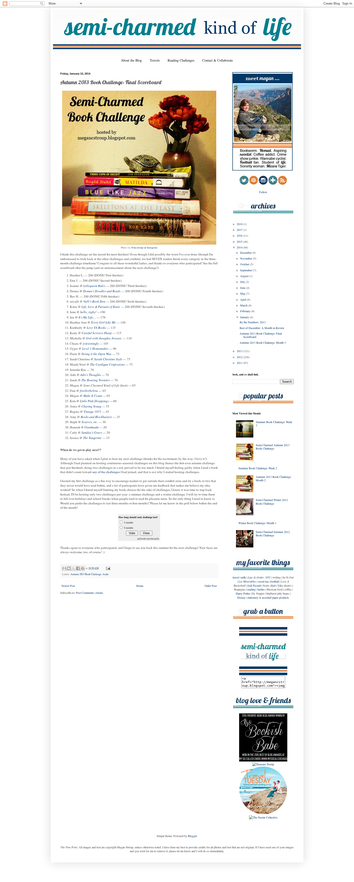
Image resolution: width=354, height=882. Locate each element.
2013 (240, 351)
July (243, 282)
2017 (240, 230)
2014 (240, 247)
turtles (261, 589)
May (243, 293)
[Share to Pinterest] (82, 568)
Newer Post (68, 586)
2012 (240, 357)
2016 (240, 235)
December (246, 252)
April (243, 299)
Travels (155, 60)
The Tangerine (92, 438)
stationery (252, 597)
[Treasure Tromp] (263, 764)
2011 (240, 363)
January (245, 317)
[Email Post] (107, 568)
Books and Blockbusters (96, 417)
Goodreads (92, 427)
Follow (263, 192)
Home (139, 586)
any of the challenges (106, 472)
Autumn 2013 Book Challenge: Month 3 (263, 342)
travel (236, 577)
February (245, 311)
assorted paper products (275, 597)
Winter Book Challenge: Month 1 (257, 523)
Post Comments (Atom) (89, 593)
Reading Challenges (181, 60)
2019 (240, 224)
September (246, 270)
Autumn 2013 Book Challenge (86, 574)
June (243, 288)
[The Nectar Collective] (263, 817)
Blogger (192, 836)
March (244, 305)
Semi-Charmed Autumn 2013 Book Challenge (272, 446)
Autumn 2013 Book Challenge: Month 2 (273, 478)
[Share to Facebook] (78, 568)
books (106, 574)
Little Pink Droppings (94, 401)
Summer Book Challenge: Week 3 (274, 423)
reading (251, 589)
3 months (128, 522)
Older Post (210, 586)
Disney (241, 597)
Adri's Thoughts (90, 375)
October (245, 264)
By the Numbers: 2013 (253, 322)
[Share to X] (73, 568)
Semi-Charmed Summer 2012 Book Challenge (273, 533)
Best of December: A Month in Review (262, 328)
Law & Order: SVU (259, 577)
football (274, 581)
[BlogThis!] (68, 568)
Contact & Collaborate (217, 60)
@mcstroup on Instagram (144, 247)
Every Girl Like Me (103, 322)
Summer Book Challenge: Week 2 (257, 468)
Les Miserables (247, 581)
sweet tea (263, 581)
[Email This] (64, 568)
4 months (128, 528)
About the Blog (131, 60)
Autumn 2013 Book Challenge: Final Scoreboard (261, 335)
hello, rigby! (88, 312)
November (246, 258)
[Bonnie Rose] (263, 813)
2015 (240, 241)
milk (243, 577)
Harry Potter (243, 593)
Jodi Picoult (254, 585)
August (244, 276)
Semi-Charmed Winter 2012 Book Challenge (272, 501)
